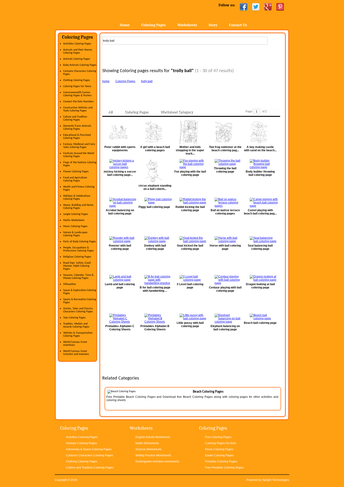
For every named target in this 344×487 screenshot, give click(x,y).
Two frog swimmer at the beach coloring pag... (225, 148)
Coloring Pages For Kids (220, 443)
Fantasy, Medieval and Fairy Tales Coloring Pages (79, 146)
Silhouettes (69, 284)
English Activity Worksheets (152, 437)
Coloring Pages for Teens (77, 86)
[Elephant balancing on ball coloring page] (225, 318)
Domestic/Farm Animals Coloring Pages (77, 127)
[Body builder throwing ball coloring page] (260, 164)
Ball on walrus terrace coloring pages (225, 212)
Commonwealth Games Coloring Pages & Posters (77, 94)
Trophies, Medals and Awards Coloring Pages (76, 325)
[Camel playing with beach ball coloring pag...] (260, 202)
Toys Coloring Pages (74, 317)
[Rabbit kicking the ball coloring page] (190, 201)
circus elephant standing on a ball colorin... (155, 187)
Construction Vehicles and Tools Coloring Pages (77, 109)
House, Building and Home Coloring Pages (78, 207)
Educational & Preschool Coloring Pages (77, 137)
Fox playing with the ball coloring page (190, 173)
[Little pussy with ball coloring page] (190, 317)
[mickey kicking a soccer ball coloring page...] (119, 164)
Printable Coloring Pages (221, 461)
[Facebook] (243, 7)
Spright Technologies (275, 480)
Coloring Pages (153, 25)
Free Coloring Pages (218, 437)
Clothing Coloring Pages (76, 80)
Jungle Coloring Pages (75, 214)
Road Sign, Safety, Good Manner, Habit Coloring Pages (77, 266)
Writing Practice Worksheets (153, 455)
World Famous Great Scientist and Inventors (76, 353)
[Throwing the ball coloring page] (225, 162)
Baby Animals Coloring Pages (79, 65)
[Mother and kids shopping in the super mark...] (190, 132)
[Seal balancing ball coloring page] (260, 239)
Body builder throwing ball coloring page (260, 173)
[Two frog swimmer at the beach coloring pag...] (225, 132)
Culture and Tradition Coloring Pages (75, 118)
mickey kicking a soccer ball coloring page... (120, 173)
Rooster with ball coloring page (120, 247)
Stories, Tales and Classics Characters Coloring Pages (78, 310)
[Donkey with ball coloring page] (154, 239)
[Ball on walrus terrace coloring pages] (225, 202)
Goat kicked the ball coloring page (190, 247)
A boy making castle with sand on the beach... (260, 148)
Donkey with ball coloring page (155, 247)
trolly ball (147, 81)
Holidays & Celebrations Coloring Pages (76, 197)
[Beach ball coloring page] (260, 317)
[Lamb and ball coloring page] (119, 278)
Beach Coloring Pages (208, 392)
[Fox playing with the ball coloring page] (190, 164)
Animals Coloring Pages (76, 59)
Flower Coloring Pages (76, 171)
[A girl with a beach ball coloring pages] (154, 132)
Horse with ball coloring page (225, 247)
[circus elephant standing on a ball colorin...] (154, 171)
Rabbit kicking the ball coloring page (190, 208)
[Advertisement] (192, 55)
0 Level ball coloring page (190, 286)
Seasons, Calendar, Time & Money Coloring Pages (78, 277)
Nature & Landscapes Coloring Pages (75, 234)
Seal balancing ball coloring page (260, 247)
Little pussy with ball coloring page (190, 324)
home (106, 81)
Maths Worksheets (73, 220)
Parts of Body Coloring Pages (79, 241)
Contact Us (238, 25)
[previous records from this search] (271, 111)
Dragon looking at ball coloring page (260, 286)
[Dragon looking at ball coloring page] (260, 278)
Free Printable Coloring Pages (224, 467)
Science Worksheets (148, 449)
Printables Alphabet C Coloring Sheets (119, 328)
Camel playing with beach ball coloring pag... (260, 212)
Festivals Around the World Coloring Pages (78, 155)
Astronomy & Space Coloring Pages (89, 449)
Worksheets (187, 25)
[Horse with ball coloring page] (225, 239)
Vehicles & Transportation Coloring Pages (77, 334)
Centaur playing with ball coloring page (225, 289)
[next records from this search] (277, 111)
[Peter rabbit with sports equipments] (119, 132)
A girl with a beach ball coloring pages (155, 148)
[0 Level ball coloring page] (190, 278)
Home (92, 14)
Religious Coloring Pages (77, 256)
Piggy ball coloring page (154, 207)
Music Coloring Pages (75, 226)
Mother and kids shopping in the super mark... (190, 150)
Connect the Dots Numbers (78, 101)
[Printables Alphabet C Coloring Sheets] (119, 318)
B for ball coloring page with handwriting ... (155, 289)
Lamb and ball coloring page (120, 286)
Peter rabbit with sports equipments (119, 148)
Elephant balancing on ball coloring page (225, 328)
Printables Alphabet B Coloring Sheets (154, 328)
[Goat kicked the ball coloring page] (190, 239)
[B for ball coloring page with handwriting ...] (154, 280)
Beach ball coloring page (260, 323)
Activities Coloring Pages (77, 43)
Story (213, 25)
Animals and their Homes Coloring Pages (77, 51)
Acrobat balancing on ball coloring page (120, 212)
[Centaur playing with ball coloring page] (225, 280)
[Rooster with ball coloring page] (119, 239)
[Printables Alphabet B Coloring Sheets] (154, 318)
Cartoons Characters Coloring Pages (89, 455)
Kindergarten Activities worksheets (157, 461)
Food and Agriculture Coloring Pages (75, 179)
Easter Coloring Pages (219, 455)
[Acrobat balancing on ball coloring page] (119, 202)
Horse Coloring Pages (219, 449)
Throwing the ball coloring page (225, 170)
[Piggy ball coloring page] (154, 201)
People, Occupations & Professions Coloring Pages (78, 249)
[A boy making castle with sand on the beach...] (260, 132)
